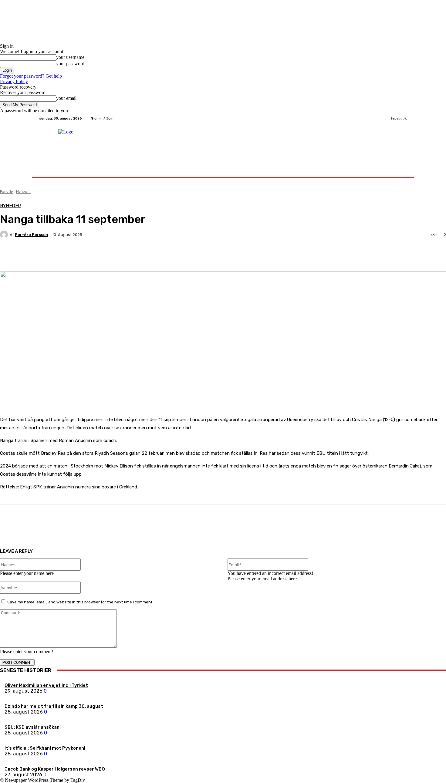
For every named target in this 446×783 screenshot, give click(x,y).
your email (66, 98)
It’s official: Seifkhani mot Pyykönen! (45, 748)
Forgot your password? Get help (31, 76)
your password (70, 63)
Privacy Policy (14, 81)
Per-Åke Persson (31, 235)
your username (70, 57)
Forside (6, 191)
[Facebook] (386, 118)
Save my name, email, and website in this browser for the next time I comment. (80, 602)
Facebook (399, 118)
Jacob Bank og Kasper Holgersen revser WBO (55, 769)
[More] (142, 255)
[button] (400, 170)
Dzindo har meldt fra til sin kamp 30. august (54, 706)
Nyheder (23, 191)
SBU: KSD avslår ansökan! (33, 727)
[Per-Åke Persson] (5, 234)
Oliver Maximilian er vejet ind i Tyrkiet (46, 685)
